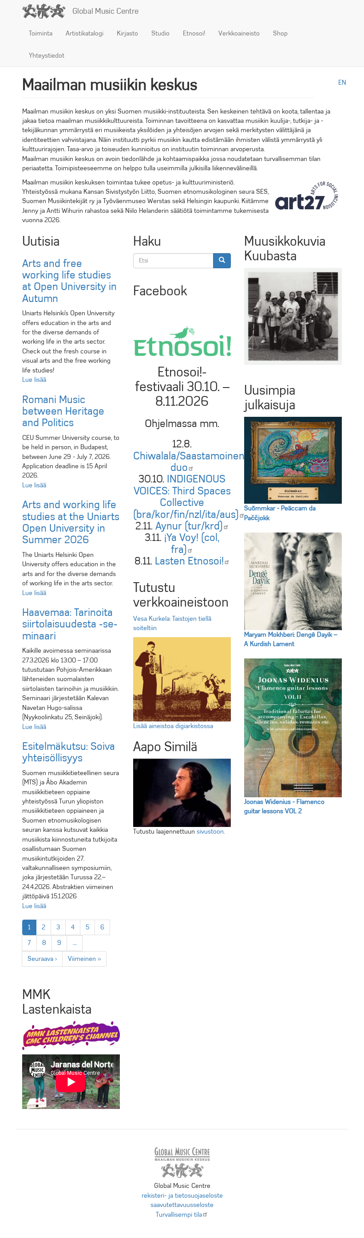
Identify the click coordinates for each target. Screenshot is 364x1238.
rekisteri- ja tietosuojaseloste (182, 1195)
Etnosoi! (194, 33)
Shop (280, 33)
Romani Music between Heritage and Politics (63, 411)
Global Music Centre (105, 11)
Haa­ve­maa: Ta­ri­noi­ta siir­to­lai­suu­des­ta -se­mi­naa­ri (70, 624)
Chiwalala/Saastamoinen (189, 462)
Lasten (189, 561)
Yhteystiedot (46, 55)
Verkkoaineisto (239, 33)
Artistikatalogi (84, 33)
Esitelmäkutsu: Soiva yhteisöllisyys (68, 752)
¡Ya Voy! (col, (191, 543)
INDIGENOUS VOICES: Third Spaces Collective (186, 496)
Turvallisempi (179, 1214)
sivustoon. (211, 831)
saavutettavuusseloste (182, 1205)
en (342, 82)
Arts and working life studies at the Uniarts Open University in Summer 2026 (70, 522)
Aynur (189, 526)
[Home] (47, 11)
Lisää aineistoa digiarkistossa (173, 726)
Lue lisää (34, 380)
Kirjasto (127, 33)
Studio (160, 33)
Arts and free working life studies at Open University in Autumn (69, 281)
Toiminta (40, 33)
